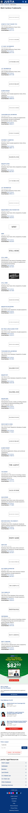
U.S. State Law (6, 779)
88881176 (11, 147)
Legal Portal (14, 798)
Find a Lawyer (5, 742)
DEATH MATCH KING (7, 424)
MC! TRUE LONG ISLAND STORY (9, 329)
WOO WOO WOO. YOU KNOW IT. (9, 521)
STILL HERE (4, 257)
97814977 (11, 552)
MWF (2, 233)
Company (14, 801)
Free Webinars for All (7, 700)
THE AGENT (4, 472)
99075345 (11, 625)
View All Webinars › (14, 728)
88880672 (11, 124)
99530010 (11, 649)
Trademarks (6, 4)
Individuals (5, 766)
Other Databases (6, 782)
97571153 (11, 481)
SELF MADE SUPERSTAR (7, 568)
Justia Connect (14, 796)
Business (4, 769)
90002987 (11, 241)
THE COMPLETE (5, 592)
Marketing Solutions (7, 785)
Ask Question (14, 694)
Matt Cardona (10, 28)
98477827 (11, 576)
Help (14, 803)
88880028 (11, 98)
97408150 (11, 455)
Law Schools (5, 772)
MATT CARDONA (5, 641)
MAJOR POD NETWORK (7, 306)
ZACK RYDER (4, 497)
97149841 (11, 432)
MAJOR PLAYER (5, 164)
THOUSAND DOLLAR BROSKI (9, 114)
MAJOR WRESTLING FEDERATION (10, 210)
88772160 (11, 52)
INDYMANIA (4, 616)
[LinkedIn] (7, 793)
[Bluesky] (17, 793)
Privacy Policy (14, 808)
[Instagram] (13, 793)
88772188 (11, 74)
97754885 (11, 505)
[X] (19, 793)
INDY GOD (4, 545)
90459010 (11, 335)
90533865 (11, 359)
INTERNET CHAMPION (7, 140)
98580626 (11, 600)
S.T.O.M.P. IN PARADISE (7, 46)
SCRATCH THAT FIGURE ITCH (9, 24)
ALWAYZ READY (5, 91)
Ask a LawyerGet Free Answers (6, 687)
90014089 (11, 290)
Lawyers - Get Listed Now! (14, 752)
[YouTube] (9, 793)
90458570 (11, 313)
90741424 (11, 408)
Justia (2, 4)
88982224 (11, 194)
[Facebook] (11, 793)
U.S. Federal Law (6, 775)
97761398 (11, 528)
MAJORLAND (4, 399)
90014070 (11, 267)
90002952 (11, 217)
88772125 (11, 30)
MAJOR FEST (4, 375)
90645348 (11, 382)
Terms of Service (14, 805)
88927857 (11, 171)
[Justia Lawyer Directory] (20, 793)
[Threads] (15, 793)
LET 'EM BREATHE (6, 68)
